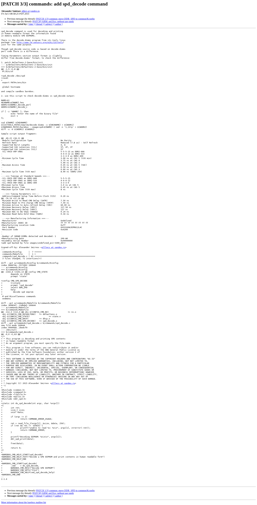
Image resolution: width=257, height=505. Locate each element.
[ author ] (58, 24)
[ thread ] (39, 24)
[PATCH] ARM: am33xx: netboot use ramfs (53, 21)
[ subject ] (48, 24)
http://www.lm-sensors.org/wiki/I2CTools (40, 42)
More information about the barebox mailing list (23, 502)
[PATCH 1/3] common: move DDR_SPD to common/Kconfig (65, 19)
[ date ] (31, 24)
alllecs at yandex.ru (31, 11)
